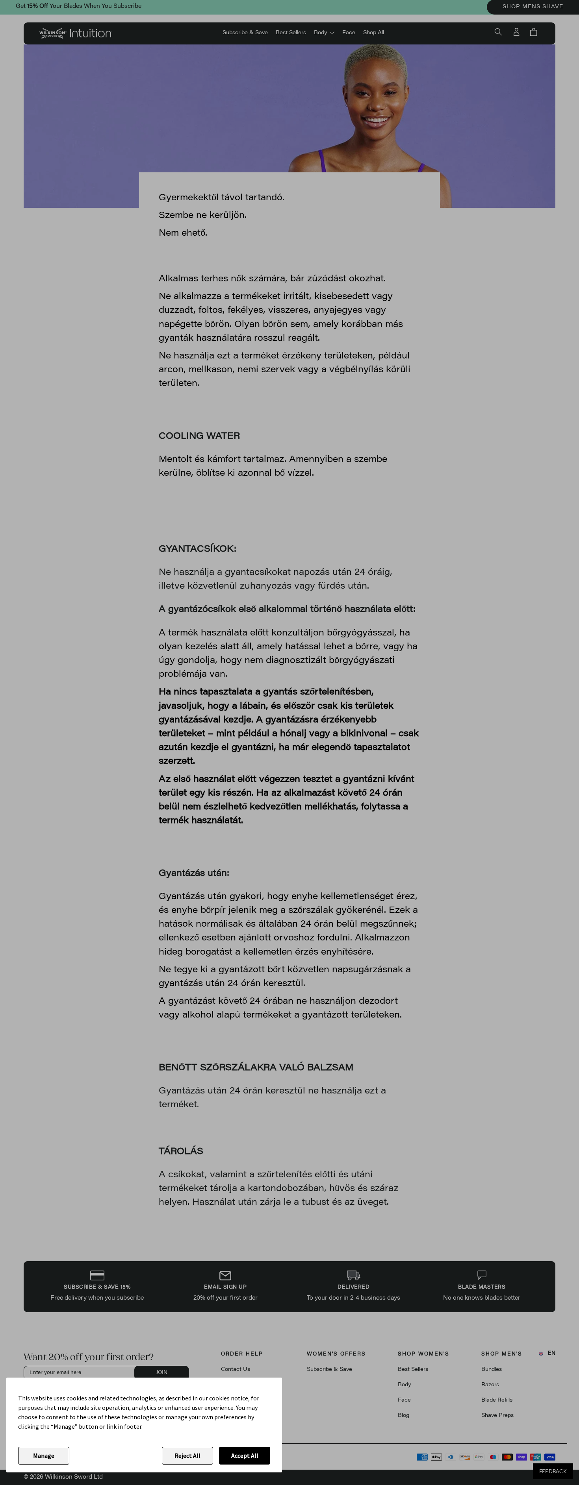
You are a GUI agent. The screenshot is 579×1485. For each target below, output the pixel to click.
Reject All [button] (187, 1455)
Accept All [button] (244, 1455)
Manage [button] (43, 1455)
